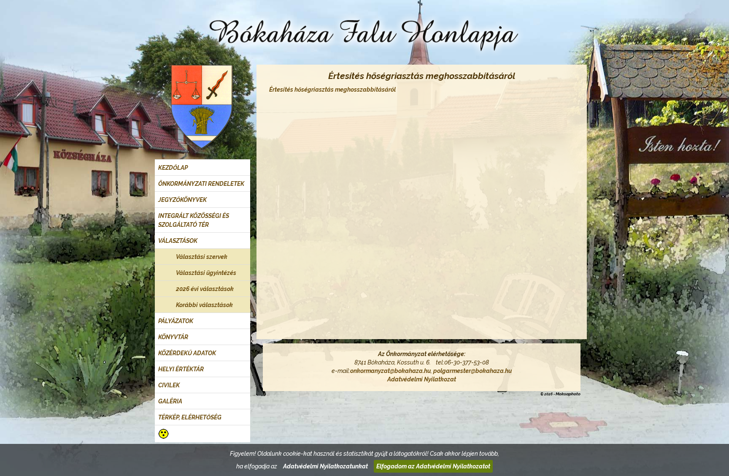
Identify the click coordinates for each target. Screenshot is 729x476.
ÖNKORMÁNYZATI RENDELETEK (201, 183)
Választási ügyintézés (206, 272)
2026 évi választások (205, 289)
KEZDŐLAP (173, 167)
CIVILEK (169, 385)
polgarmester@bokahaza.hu (472, 370)
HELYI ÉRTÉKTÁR (181, 369)
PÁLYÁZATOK (175, 321)
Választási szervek (201, 256)
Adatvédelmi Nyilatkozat (421, 379)
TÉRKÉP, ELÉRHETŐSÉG (189, 417)
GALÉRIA (170, 401)
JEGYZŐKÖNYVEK (182, 199)
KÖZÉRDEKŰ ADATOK (187, 353)
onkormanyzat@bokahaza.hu (390, 370)
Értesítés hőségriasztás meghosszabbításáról (332, 89)
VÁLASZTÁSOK (177, 240)
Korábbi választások (204, 305)
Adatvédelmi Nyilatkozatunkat (325, 466)
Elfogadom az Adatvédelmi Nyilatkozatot (433, 466)
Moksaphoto (568, 394)
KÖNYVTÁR (173, 337)
